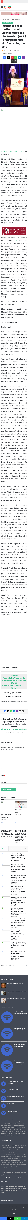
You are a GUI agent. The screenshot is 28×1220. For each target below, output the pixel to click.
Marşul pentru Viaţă (15, 19)
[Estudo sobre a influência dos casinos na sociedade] (7, 1022)
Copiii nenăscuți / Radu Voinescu (15, 983)
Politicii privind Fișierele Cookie (13, 1177)
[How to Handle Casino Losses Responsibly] (7, 1055)
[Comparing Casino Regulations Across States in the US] (7, 1071)
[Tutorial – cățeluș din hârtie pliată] (3, 1100)
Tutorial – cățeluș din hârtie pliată (15, 1096)
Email (3, 775)
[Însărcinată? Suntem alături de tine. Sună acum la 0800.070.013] (14, 231)
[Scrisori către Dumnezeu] (3, 1093)
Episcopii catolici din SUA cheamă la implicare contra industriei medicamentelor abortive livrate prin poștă (18, 900)
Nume (3, 769)
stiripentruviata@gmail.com (14, 729)
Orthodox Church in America (12, 151)
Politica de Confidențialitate (7, 1200)
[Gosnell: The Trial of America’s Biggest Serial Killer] (3, 1085)
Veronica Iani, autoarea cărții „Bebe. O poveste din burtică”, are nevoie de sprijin (18, 945)
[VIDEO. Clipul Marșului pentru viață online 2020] (21, 804)
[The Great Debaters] (3, 1107)
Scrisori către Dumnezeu (13, 1089)
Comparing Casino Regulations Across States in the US (19, 1062)
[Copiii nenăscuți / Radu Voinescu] (3, 987)
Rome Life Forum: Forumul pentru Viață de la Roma (7, 816)
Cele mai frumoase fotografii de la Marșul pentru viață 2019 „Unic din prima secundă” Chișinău (7, 833)
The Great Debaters (12, 1103)
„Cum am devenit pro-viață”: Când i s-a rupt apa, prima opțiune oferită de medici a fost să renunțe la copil (18, 857)
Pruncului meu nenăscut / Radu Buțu (16, 998)
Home (4, 19)
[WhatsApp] (15, 57)
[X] (8, 57)
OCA (3, 165)
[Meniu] (2, 7)
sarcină (8, 19)
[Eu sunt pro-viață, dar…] (3, 1115)
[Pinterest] (12, 57)
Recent (4, 849)
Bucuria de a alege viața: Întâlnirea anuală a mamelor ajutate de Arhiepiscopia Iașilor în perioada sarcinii (18, 955)
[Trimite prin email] (12, 61)
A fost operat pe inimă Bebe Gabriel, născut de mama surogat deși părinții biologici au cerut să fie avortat (18, 911)
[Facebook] (4, 57)
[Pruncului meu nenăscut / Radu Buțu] (3, 1002)
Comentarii (23, 849)
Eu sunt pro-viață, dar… (12, 1111)
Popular (13, 849)
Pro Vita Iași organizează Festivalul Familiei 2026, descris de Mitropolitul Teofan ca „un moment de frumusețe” (18, 879)
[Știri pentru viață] (7, 7)
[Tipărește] (15, 61)
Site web (3, 782)
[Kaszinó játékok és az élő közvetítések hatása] (7, 1039)
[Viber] (23, 57)
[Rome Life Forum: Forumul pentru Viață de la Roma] (7, 807)
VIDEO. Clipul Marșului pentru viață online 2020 (21, 811)
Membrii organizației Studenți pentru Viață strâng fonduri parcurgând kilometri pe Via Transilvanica (18, 890)
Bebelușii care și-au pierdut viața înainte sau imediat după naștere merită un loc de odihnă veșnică (18, 868)
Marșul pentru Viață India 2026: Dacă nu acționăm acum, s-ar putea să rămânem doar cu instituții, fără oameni (18, 922)
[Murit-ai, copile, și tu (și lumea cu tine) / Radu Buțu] (3, 995)
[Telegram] (19, 57)
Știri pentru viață (7, 50)
